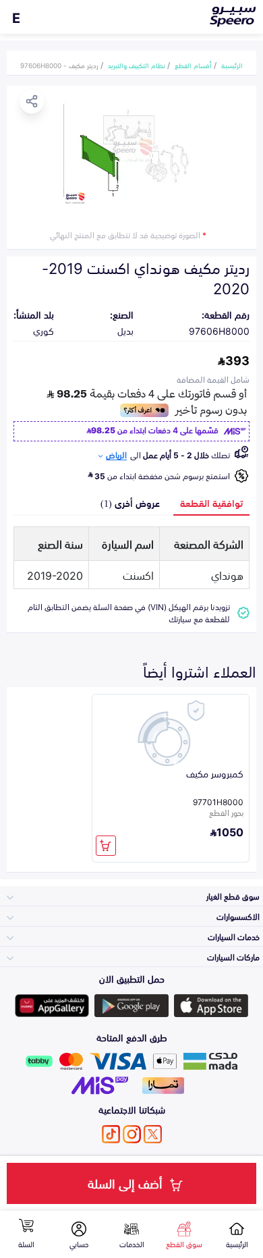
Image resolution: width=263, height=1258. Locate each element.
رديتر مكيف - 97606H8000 (59, 65)
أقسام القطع (193, 65)
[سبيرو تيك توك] (111, 1134)
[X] (153, 1134)
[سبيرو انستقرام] (132, 1134)
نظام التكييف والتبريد (136, 65)
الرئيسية (232, 65)
